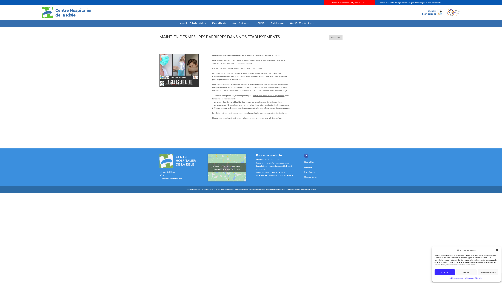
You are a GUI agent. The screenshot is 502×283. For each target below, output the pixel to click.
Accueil (183, 23)
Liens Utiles (309, 162)
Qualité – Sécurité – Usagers (302, 23)
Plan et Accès (309, 172)
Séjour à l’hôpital (219, 23)
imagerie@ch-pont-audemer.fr (276, 163)
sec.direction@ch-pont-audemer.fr (279, 175)
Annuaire (308, 167)
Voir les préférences (488, 272)
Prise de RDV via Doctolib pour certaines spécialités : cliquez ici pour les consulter (410, 3)
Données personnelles (257, 190)
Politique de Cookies (293, 190)
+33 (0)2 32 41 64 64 (273, 160)
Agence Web (305, 190)
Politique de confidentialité (473, 278)
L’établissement (277, 23)
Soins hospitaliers (198, 23)
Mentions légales (227, 190)
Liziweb (313, 190)
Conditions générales (241, 190)
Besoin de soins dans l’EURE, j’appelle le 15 (348, 3)
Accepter (445, 272)
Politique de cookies (456, 278)
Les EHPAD (259, 23)
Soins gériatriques (240, 23)
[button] (496, 250)
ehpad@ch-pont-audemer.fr (274, 172)
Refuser (466, 272)
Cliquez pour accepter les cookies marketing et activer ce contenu (226, 167)
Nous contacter (310, 177)
